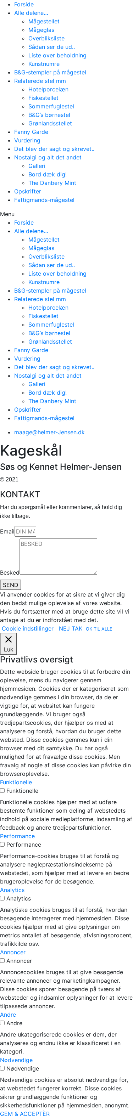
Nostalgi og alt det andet (48, 157)
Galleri (36, 165)
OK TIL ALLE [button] (99, 629)
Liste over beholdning (57, 55)
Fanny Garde (31, 131)
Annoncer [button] (13, 952)
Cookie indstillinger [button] (28, 628)
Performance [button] (17, 836)
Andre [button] (8, 1014)
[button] (66, 214)
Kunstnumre (44, 63)
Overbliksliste (46, 38)
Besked (10, 572)
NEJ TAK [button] (70, 628)
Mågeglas (41, 29)
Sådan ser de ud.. (51, 46)
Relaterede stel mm (40, 80)
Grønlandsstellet (50, 123)
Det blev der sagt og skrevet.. (54, 148)
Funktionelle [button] (16, 782)
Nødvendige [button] (16, 1059)
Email (7, 531)
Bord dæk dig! (47, 174)
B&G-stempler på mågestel (50, 72)
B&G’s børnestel (49, 114)
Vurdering (27, 140)
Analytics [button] (12, 889)
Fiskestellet (43, 97)
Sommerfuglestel (51, 106)
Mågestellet (44, 21)
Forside (24, 4)
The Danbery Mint (52, 182)
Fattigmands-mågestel (44, 199)
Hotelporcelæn (48, 89)
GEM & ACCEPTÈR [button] (25, 1113)
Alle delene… (31, 12)
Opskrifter (27, 191)
